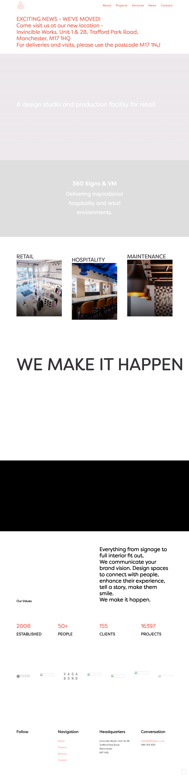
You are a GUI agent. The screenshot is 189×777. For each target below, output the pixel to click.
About (107, 5)
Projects (122, 5)
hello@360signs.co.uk (152, 741)
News (152, 5)
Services (138, 5)
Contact (167, 5)
